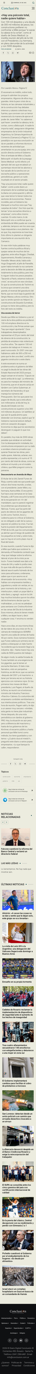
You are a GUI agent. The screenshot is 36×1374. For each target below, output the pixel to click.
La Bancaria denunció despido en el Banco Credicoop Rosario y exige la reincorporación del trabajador (18, 1153)
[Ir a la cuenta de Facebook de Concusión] (10, 1340)
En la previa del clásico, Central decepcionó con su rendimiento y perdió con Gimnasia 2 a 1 (18, 1223)
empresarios (27, 776)
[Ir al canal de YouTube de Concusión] (21, 1340)
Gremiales (14, 1323)
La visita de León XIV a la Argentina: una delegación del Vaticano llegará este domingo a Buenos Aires (17, 950)
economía (17, 776)
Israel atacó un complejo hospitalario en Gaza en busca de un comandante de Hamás (17, 1291)
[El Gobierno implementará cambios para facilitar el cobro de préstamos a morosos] (18, 1067)
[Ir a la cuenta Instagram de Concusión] (26, 1340)
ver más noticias (18, 1299)
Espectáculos (18, 1328)
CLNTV (27, 1328)
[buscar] (33, 2)
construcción (6, 776)
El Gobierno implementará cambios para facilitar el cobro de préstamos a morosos (16, 1083)
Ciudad (22, 1323)
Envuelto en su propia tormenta (17, 982)
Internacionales (6, 1318)
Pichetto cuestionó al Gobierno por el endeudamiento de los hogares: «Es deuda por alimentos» (17, 1257)
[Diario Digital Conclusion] (10, 8)
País (15, 1318)
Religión (22, 1333)
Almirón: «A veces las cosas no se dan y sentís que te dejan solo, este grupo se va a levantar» (17, 916)
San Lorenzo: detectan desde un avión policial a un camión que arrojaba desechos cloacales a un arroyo (17, 1118)
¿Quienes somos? (5, 1364)
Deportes (8, 1328)
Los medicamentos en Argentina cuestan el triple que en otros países (16, 851)
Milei (13, 781)
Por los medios (6, 49)
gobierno (5, 781)
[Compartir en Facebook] (3, 53)
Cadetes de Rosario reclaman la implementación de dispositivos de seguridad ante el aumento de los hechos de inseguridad (17, 1013)
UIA (19, 781)
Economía (31, 1318)
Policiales (30, 1323)
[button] (3, 822)
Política (22, 1318)
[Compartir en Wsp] (13, 53)
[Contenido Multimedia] (29, 1106)
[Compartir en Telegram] (18, 53)
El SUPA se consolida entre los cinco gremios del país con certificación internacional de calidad (16, 1189)
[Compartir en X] (8, 53)
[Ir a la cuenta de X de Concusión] (15, 1340)
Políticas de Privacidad (16, 1364)
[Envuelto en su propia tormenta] (18, 968)
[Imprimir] (33, 53)
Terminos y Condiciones (29, 1364)
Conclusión (26, 1348)
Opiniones (4, 1323)
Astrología (13, 1333)
